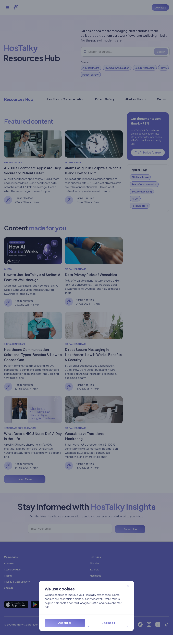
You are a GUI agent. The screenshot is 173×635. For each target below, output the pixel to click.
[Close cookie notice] (128, 586)
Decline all (108, 622)
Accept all (64, 622)
